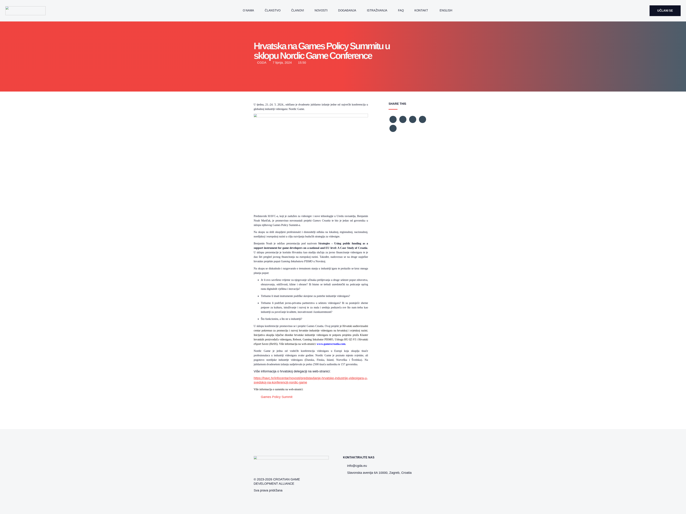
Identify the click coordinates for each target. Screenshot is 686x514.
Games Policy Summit (276, 397)
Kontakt (421, 10)
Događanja (347, 10)
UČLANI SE (665, 10)
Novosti (321, 10)
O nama (248, 10)
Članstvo (272, 10)
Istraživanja (377, 10)
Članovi (297, 10)
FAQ (401, 10)
